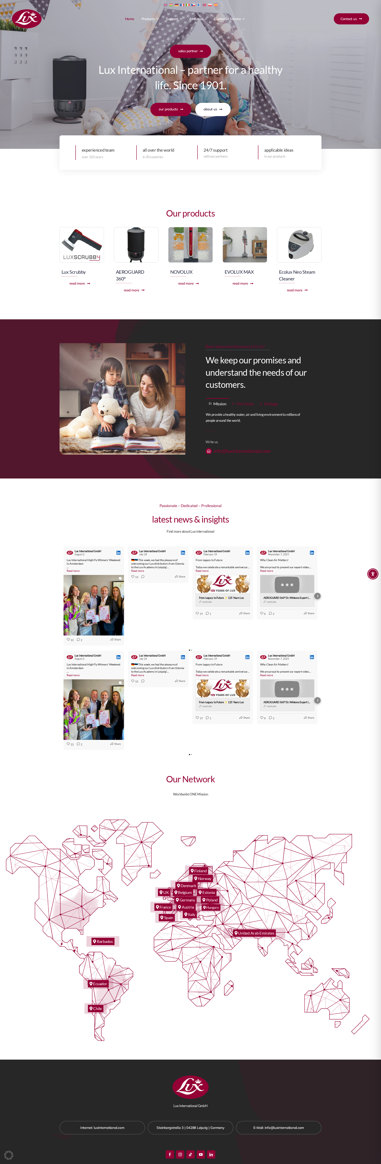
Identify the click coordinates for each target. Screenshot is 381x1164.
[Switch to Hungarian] (171, 4)
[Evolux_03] (245, 229)
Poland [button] (211, 899)
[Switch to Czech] (193, 4)
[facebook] (170, 1154)
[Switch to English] (165, 4)
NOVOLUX (181, 272)
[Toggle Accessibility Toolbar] (373, 574)
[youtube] (201, 1154)
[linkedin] (211, 1154)
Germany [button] (187, 899)
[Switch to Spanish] (215, 4)
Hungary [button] (212, 907)
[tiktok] (190, 1154)
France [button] (165, 907)
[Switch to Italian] (187, 4)
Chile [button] (97, 1008)
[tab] (217, 403)
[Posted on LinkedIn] (118, 552)
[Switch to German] (176, 4)
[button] (63, 596)
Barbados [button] (104, 941)
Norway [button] (204, 878)
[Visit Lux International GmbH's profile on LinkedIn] (70, 553)
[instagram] (180, 1154)
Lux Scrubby (74, 272)
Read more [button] (73, 570)
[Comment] (141, 577)
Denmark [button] (188, 885)
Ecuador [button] (99, 983)
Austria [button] (187, 907)
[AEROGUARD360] (136, 229)
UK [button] (166, 892)
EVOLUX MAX (239, 272)
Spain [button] (168, 917)
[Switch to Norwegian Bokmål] (204, 4)
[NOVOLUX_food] (190, 229)
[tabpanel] (259, 418)
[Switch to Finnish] (199, 4)
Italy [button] (191, 914)
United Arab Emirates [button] (256, 933)
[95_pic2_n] (299, 229)
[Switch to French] (182, 4)
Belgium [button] (184, 892)
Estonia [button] (208, 892)
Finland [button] (200, 870)
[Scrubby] (82, 229)
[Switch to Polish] (210, 4)
